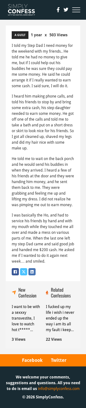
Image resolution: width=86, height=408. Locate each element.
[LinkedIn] (32, 271)
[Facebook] (15, 271)
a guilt (20, 35)
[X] (23, 271)
